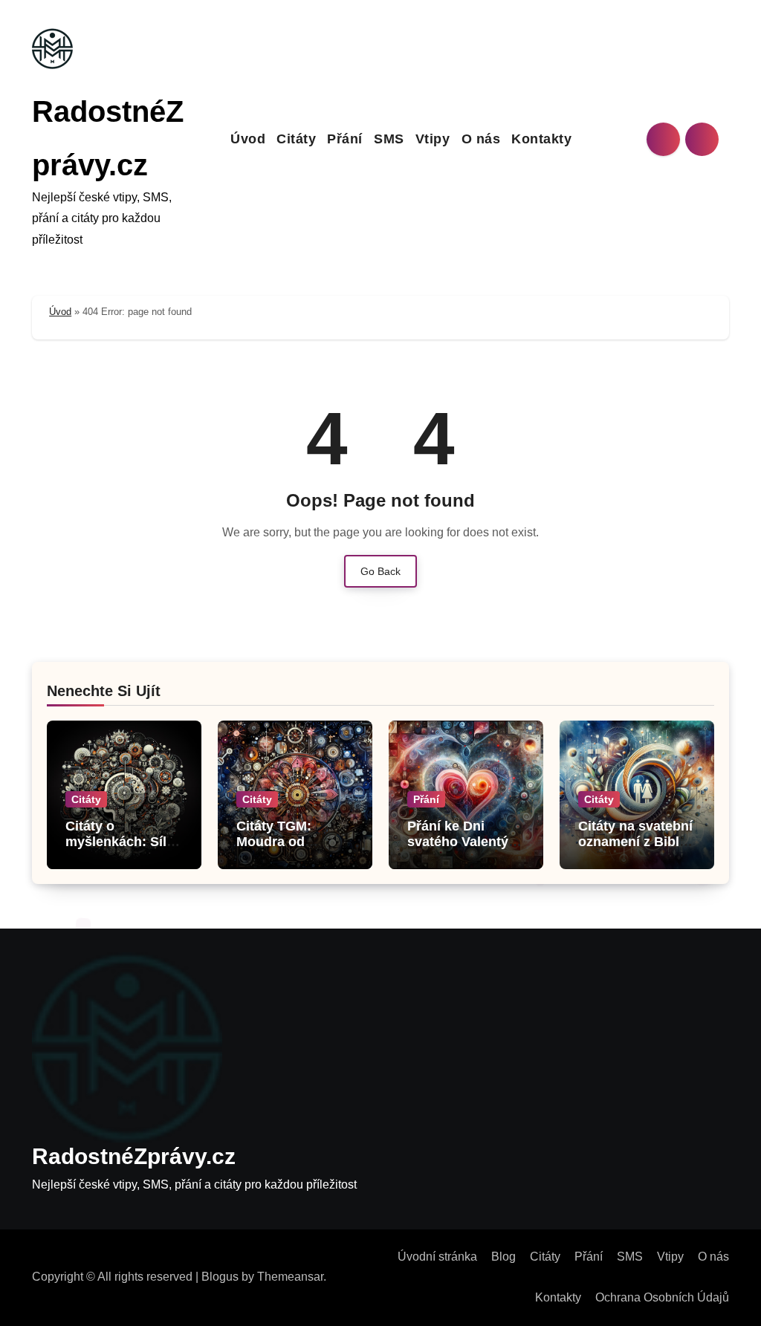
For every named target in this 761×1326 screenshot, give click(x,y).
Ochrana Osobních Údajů (662, 1297)
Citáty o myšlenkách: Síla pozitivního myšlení (119, 850)
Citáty (296, 138)
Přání (345, 138)
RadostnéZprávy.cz (134, 1156)
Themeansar (290, 1276)
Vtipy (432, 138)
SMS (389, 138)
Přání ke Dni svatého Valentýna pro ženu (465, 842)
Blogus (220, 1276)
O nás (481, 138)
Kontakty (541, 138)
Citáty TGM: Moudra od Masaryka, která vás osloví (286, 850)
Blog (503, 1256)
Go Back (380, 571)
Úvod (247, 138)
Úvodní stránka (437, 1256)
